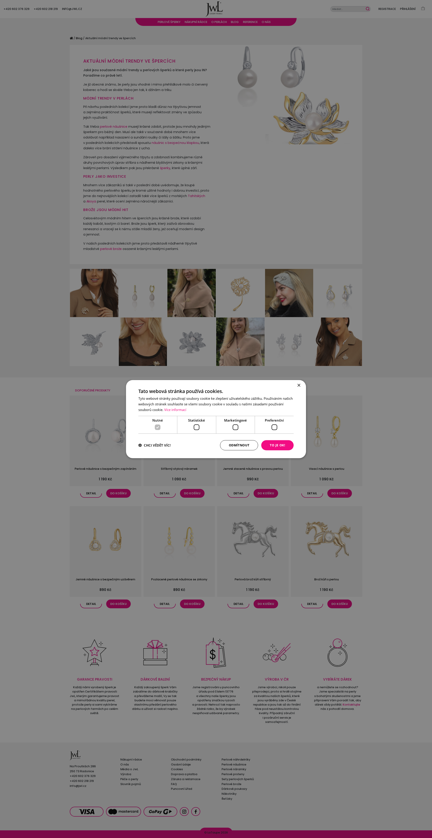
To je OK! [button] (277, 445)
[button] (154, 445)
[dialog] (216, 419)
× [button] (298, 385)
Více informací (175, 409)
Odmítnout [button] (239, 445)
